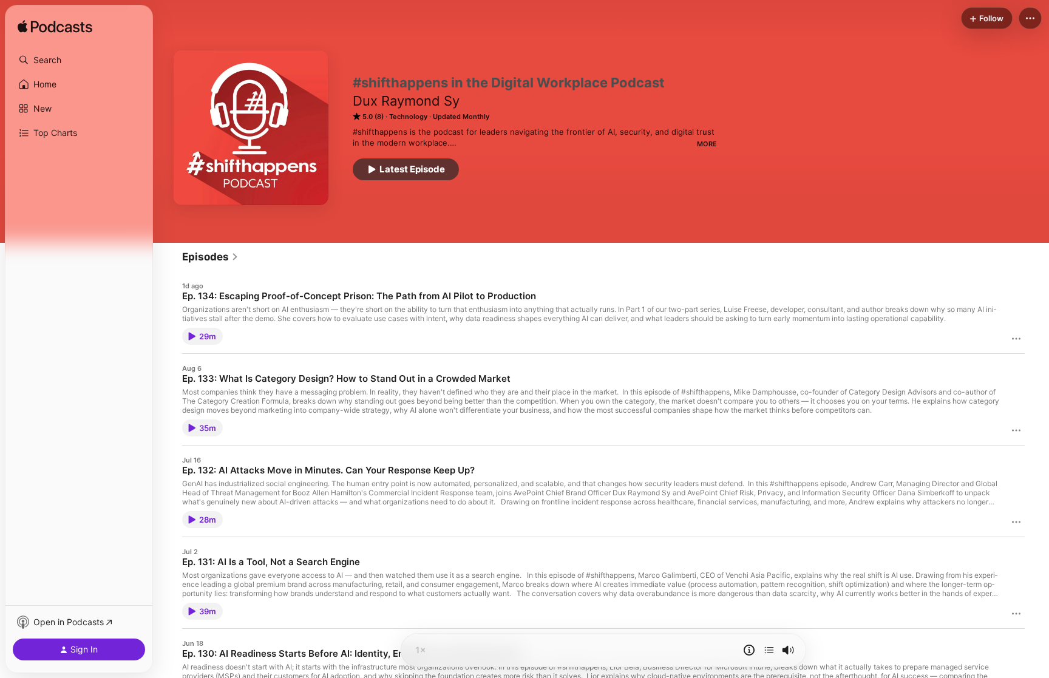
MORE (707, 144)
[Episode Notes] (749, 650)
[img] (55, 27)
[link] (210, 256)
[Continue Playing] (769, 650)
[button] (78, 60)
